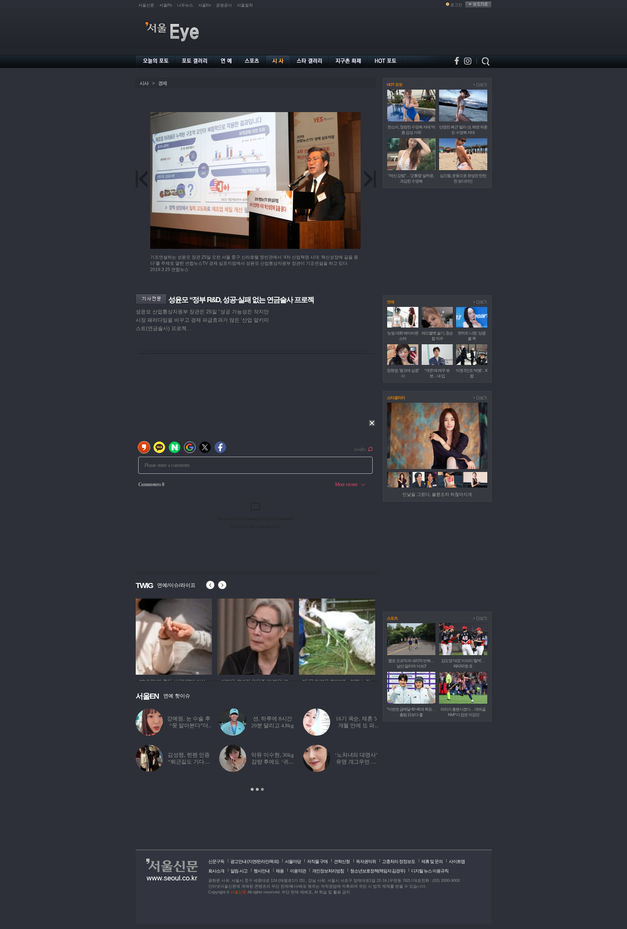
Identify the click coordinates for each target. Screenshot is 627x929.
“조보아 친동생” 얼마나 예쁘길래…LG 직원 (356, 762)
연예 (390, 302)
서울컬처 (245, 5)
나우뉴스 (185, 5)
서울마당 (293, 861)
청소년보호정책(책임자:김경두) (377, 870)
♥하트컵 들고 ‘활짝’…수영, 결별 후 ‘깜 (188, 725)
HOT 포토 (394, 84)
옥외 (274, 861)
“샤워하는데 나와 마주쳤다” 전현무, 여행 (356, 725)
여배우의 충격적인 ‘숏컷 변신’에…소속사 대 (272, 725)
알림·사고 (238, 870)
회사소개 (216, 870)
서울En (204, 5)
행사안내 (262, 870)
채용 (280, 870)
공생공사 (224, 5)
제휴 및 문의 (432, 861)
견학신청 (342, 861)
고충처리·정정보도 (398, 861)
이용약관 (298, 870)
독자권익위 (366, 861)
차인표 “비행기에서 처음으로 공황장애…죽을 (189, 762)
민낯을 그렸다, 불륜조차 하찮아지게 (437, 494)
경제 (162, 83)
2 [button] (257, 789)
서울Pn (165, 5)
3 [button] (262, 789)
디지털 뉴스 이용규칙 (429, 870)
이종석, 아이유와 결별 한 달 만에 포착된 (272, 762)
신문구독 (216, 861)
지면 (252, 861)
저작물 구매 (317, 861)
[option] (257, 750)
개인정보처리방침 (328, 870)
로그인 (456, 5)
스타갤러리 (396, 397)
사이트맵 (457, 861)
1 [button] (252, 789)
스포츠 (392, 618)
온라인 (263, 861)
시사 (144, 83)
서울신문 (146, 5)
